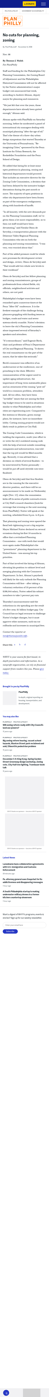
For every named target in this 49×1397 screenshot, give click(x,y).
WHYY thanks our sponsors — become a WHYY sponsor (24, 811)
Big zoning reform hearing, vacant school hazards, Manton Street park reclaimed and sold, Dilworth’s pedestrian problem (23, 743)
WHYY (9, 4)
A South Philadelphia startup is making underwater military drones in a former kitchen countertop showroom (21, 894)
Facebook (14, 644)
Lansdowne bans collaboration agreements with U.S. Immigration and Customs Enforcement (23, 866)
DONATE (30, 3)
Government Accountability (33, 11)
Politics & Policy (11, 11)
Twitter (19, 644)
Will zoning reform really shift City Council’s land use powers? (23, 726)
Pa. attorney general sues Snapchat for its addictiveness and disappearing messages (23, 881)
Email (25, 644)
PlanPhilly (23, 692)
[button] (6, 1393)
